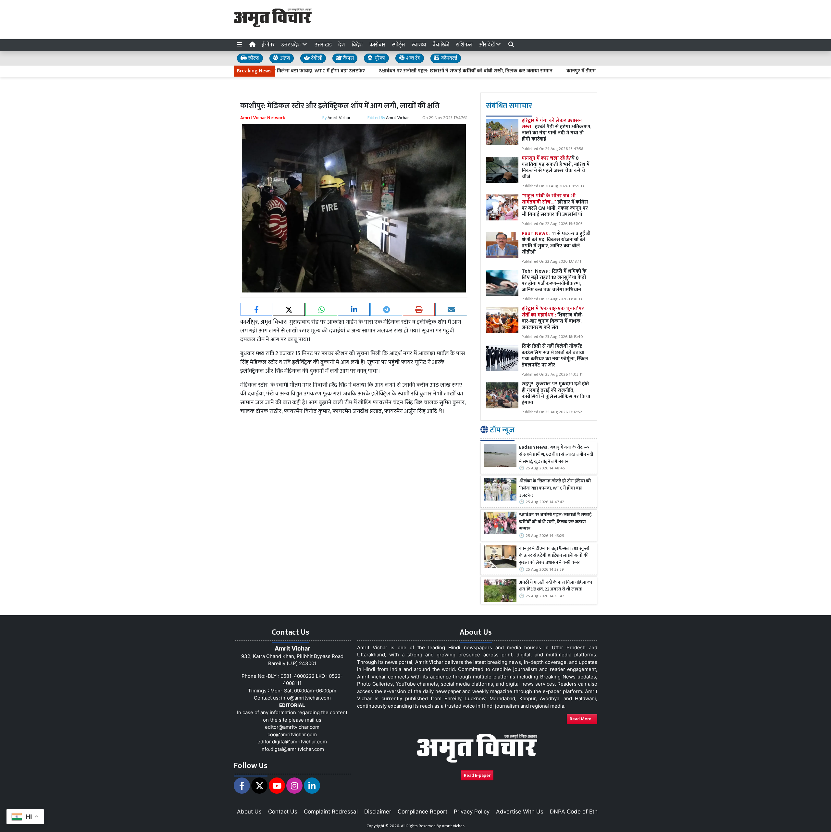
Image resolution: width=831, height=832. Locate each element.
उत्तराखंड (323, 44)
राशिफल (464, 44)
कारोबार (377, 44)
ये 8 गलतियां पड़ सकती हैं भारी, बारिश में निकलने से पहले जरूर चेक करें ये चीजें (555, 167)
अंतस (284, 58)
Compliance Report (422, 811)
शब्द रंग (412, 58)
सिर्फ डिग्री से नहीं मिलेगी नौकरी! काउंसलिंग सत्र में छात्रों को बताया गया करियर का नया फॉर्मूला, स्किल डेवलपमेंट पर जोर (555, 355)
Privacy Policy (472, 811)
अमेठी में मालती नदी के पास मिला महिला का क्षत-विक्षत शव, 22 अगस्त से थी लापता (555, 586)
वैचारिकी (440, 44)
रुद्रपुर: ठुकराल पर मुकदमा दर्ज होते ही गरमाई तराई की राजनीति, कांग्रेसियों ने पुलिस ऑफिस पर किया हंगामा (556, 393)
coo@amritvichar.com (292, 734)
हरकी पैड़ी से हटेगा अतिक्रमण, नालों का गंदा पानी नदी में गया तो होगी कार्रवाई (556, 130)
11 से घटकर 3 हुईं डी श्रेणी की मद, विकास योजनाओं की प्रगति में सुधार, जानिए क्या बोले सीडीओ (556, 243)
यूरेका (379, 58)
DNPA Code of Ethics (577, 811)
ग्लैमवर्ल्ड (448, 58)
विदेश (357, 44)
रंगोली (316, 58)
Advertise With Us (519, 811)
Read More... (582, 719)
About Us (249, 811)
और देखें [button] (487, 44)
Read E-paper (477, 775)
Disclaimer (377, 811)
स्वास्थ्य (419, 44)
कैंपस (348, 58)
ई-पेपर (268, 44)
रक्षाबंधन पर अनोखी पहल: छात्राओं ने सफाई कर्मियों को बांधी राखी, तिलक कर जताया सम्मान (431, 71)
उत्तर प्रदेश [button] (291, 44)
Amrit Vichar (339, 117)
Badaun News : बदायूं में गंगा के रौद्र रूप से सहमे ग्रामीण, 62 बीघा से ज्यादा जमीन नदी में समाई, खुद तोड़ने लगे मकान (556, 454)
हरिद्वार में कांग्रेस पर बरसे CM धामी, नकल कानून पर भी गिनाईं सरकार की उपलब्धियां (555, 205)
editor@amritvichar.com (292, 727)
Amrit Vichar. (453, 825)
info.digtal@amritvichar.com (292, 749)
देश (341, 44)
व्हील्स (252, 58)
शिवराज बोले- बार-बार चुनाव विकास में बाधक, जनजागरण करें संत (553, 318)
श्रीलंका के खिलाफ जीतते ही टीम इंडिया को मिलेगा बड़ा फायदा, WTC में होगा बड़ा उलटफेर (555, 488)
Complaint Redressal (331, 811)
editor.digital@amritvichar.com (292, 742)
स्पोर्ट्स (398, 44)
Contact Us (282, 811)
